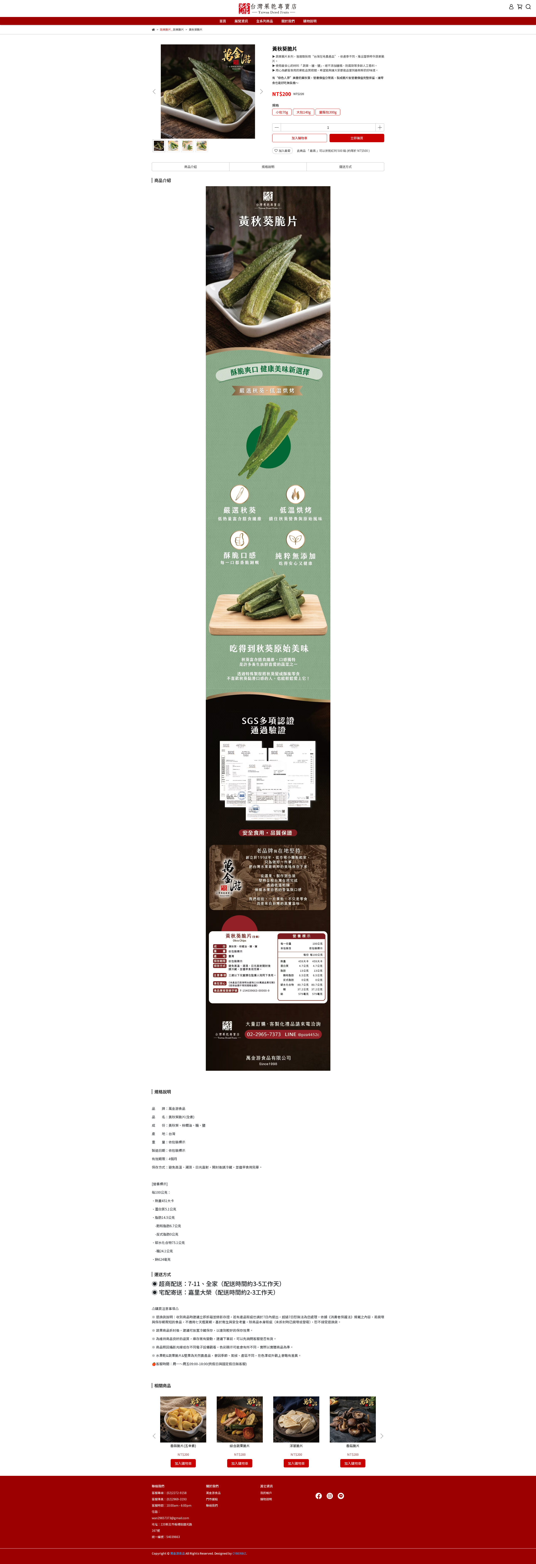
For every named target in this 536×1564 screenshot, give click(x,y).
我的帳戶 (266, 1493)
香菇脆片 (352, 1446)
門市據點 (212, 1499)
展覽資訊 (241, 21)
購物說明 (310, 21)
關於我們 (288, 21)
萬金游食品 (213, 1493)
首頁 (222, 21)
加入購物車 (299, 138)
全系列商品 (264, 21)
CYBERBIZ (239, 1553)
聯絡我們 (212, 1505)
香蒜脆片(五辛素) (183, 1446)
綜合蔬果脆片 (240, 1446)
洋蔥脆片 (296, 1446)
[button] (261, 91)
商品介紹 (190, 166)
